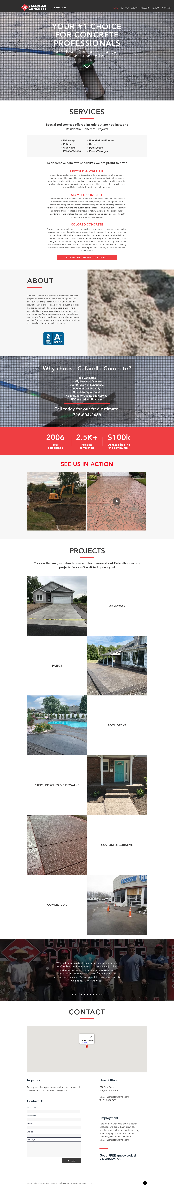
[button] (87, 257)
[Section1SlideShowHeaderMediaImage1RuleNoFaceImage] (72, 994)
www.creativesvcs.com (82, 1183)
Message (31, 1139)
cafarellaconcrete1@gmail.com (114, 1096)
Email (29, 1124)
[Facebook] (145, 1183)
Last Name (31, 1116)
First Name (31, 1108)
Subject (30, 1132)
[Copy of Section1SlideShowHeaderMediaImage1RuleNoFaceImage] (75, 994)
